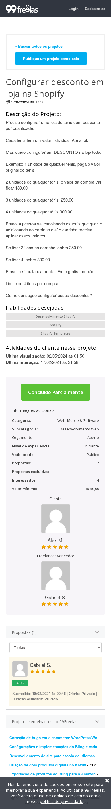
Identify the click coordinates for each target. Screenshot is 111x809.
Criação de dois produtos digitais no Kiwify (47, 764)
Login (73, 8)
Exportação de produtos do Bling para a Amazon (52, 774)
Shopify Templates (55, 333)
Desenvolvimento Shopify (55, 316)
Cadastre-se (95, 8)
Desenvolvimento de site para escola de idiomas (52, 755)
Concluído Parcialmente (55, 392)
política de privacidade (61, 801)
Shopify (55, 325)
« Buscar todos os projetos (39, 46)
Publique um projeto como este (51, 58)
